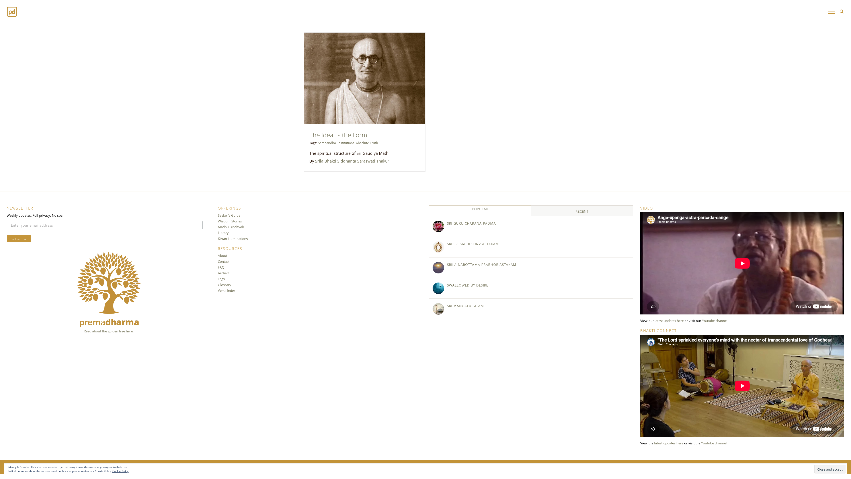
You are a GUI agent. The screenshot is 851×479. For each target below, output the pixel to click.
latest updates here (669, 320)
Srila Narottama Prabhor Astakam (481, 264)
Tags (221, 278)
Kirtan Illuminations (233, 238)
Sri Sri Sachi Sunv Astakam (473, 243)
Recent (582, 211)
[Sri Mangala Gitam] (438, 309)
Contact (223, 261)
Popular (480, 208)
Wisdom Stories (230, 220)
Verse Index (227, 290)
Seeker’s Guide (229, 215)
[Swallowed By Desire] (438, 288)
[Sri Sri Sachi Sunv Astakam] (438, 247)
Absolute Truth (367, 142)
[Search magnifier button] (841, 11)
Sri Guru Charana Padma (471, 223)
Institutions (346, 142)
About (222, 255)
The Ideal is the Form (338, 134)
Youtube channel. (715, 320)
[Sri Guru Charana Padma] (438, 226)
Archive (223, 272)
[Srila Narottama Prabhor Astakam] (438, 267)
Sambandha (327, 142)
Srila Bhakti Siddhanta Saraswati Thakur (352, 160)
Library (223, 232)
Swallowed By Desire (467, 285)
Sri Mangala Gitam (465, 305)
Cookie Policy (120, 471)
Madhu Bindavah (231, 226)
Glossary (224, 284)
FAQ (221, 267)
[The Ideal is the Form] (364, 78)
